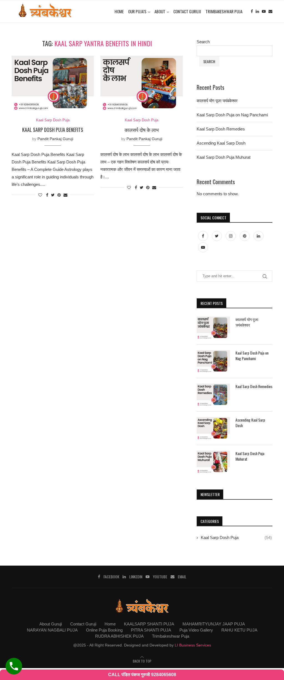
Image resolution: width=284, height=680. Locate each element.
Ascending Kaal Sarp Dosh (221, 143)
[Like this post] (40, 195)
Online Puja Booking (104, 630)
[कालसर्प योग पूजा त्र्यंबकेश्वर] (213, 328)
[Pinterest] (245, 235)
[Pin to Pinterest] (59, 195)
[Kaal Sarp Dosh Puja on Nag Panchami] (213, 361)
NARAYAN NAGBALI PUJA (52, 630)
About (159, 11)
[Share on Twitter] (53, 195)
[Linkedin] (257, 11)
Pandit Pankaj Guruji (55, 139)
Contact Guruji (187, 11)
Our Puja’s (137, 11)
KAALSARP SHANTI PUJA (149, 624)
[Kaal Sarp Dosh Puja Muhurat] (213, 462)
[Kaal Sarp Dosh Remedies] (213, 395)
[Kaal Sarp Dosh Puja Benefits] (53, 83)
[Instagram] (231, 235)
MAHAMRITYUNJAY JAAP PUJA (213, 624)
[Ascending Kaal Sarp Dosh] (213, 428)
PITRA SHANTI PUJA (151, 630)
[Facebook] (252, 11)
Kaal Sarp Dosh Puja (53, 120)
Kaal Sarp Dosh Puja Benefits (52, 129)
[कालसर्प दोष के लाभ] (141, 83)
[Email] (270, 11)
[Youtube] (264, 11)
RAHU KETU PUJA (239, 630)
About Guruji (50, 624)
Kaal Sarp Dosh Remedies (221, 129)
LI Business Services (193, 645)
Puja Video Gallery (196, 630)
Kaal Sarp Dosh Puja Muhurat (223, 157)
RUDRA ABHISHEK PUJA (119, 636)
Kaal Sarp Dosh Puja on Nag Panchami (232, 114)
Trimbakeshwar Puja (224, 11)
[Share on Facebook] (47, 195)
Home (119, 11)
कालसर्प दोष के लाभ (142, 129)
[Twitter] (217, 235)
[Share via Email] (65, 195)
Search (203, 41)
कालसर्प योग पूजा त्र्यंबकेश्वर (217, 100)
